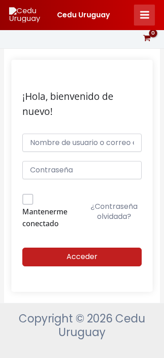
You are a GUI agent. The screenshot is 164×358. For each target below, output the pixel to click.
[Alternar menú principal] (144, 15)
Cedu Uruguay (83, 15)
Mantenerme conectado (44, 217)
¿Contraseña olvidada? (114, 211)
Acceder (82, 256)
